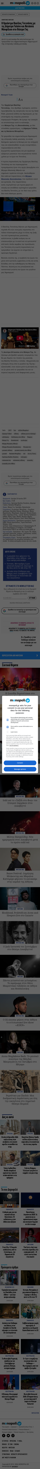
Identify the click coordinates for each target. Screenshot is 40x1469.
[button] (20, 732)
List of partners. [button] (14, 745)
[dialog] (20, 734)
